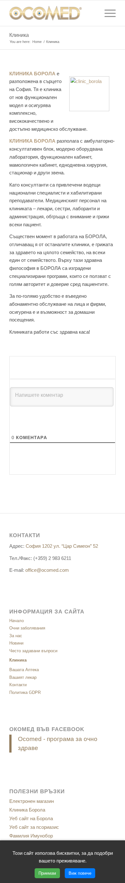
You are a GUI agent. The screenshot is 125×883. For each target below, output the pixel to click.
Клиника (19, 35)
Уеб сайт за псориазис (34, 827)
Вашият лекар (23, 677)
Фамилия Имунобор (31, 835)
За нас (15, 635)
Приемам (47, 873)
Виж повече (80, 873)
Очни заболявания (27, 628)
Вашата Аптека (24, 669)
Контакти (18, 684)
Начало (16, 620)
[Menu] (107, 13)
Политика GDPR (25, 692)
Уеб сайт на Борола (31, 818)
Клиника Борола (27, 809)
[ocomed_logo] (51, 13)
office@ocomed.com (47, 570)
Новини (16, 643)
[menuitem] (107, 13)
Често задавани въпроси (33, 650)
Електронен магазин (31, 801)
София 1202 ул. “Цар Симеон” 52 (62, 546)
